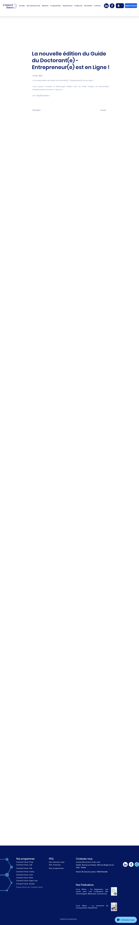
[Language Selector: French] (120, 5)
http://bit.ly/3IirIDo (43, 95)
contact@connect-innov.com (88, 862)
